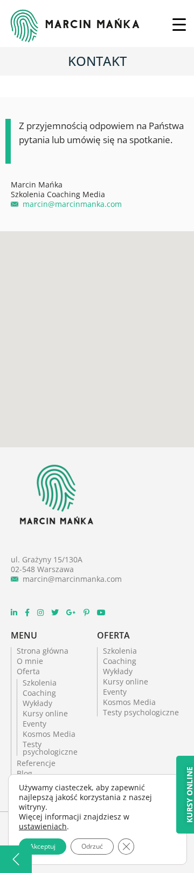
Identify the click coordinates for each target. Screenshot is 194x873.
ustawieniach (43, 826)
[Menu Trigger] (179, 24)
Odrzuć (92, 846)
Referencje (36, 763)
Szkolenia (40, 682)
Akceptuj (43, 846)
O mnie (30, 661)
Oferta (28, 671)
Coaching (39, 693)
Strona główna (42, 651)
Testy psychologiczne (50, 748)
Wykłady (37, 703)
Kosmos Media (49, 734)
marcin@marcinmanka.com (72, 204)
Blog (24, 773)
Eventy (34, 723)
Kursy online (45, 713)
